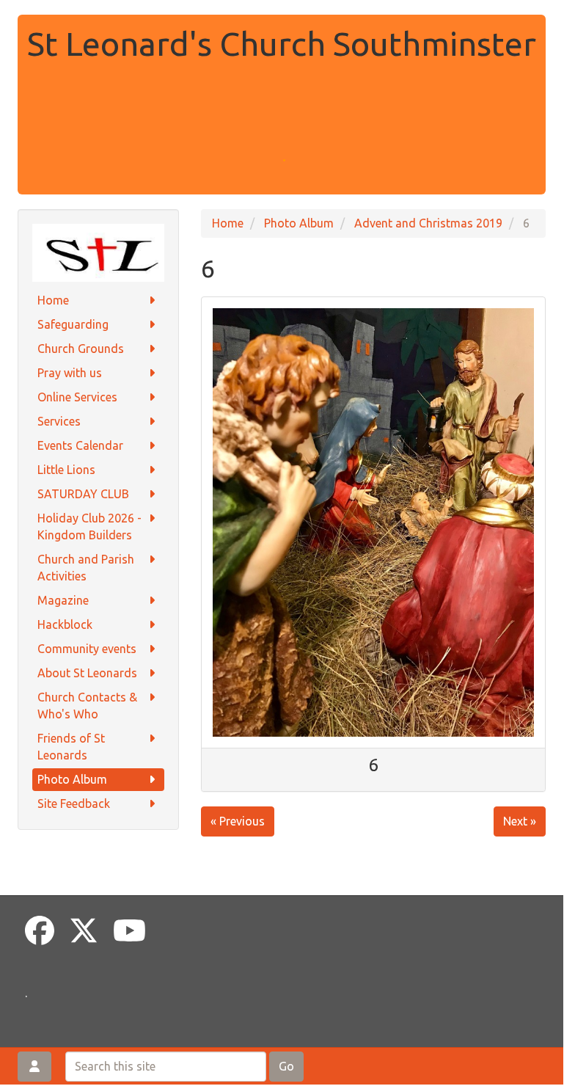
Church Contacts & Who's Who (87, 705)
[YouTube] (129, 930)
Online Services (77, 397)
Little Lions (66, 469)
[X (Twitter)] (83, 930)
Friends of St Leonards (71, 747)
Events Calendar (80, 445)
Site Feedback (73, 803)
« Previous (237, 821)
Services (59, 421)
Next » (519, 821)
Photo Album (72, 779)
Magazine (63, 600)
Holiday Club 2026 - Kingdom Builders (89, 526)
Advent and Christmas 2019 (428, 223)
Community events (86, 648)
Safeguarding (73, 324)
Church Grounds (80, 348)
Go (286, 1066)
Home (53, 300)
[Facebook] (39, 930)
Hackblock (64, 624)
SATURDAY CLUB (83, 493)
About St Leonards (87, 672)
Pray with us (69, 372)
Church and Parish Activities (85, 568)
